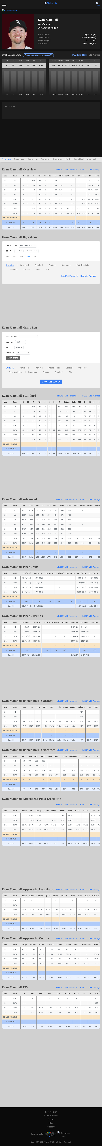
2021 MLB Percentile (66, 170)
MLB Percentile (69, 276)
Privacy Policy (51, 1112)
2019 (14, 256)
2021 (28, 256)
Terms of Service (51, 1116)
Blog (51, 1123)
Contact (52, 265)
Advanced (57, 159)
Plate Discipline (83, 265)
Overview (6, 159)
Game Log (32, 159)
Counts (27, 270)
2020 (21, 256)
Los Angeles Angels (48, 27)
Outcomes (66, 265)
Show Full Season (51, 382)
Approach (92, 159)
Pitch (67, 159)
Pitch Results (54, 368)
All (35, 256)
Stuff (38, 270)
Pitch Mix (38, 368)
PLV (47, 270)
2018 (7, 256)
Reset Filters (13, 358)
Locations (13, 270)
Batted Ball (79, 159)
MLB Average (88, 276)
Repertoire (19, 159)
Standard (45, 159)
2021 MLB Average (90, 170)
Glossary (51, 1127)
